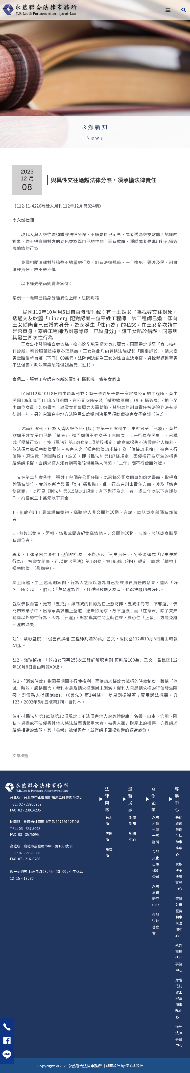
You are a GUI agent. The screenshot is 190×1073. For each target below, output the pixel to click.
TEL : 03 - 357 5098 (25, 828)
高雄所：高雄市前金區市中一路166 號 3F (41, 846)
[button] (168, 10)
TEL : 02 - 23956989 (26, 804)
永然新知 (95, 127)
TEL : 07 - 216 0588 (25, 852)
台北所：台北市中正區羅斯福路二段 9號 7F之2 (46, 797)
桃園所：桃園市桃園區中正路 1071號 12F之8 (44, 821)
